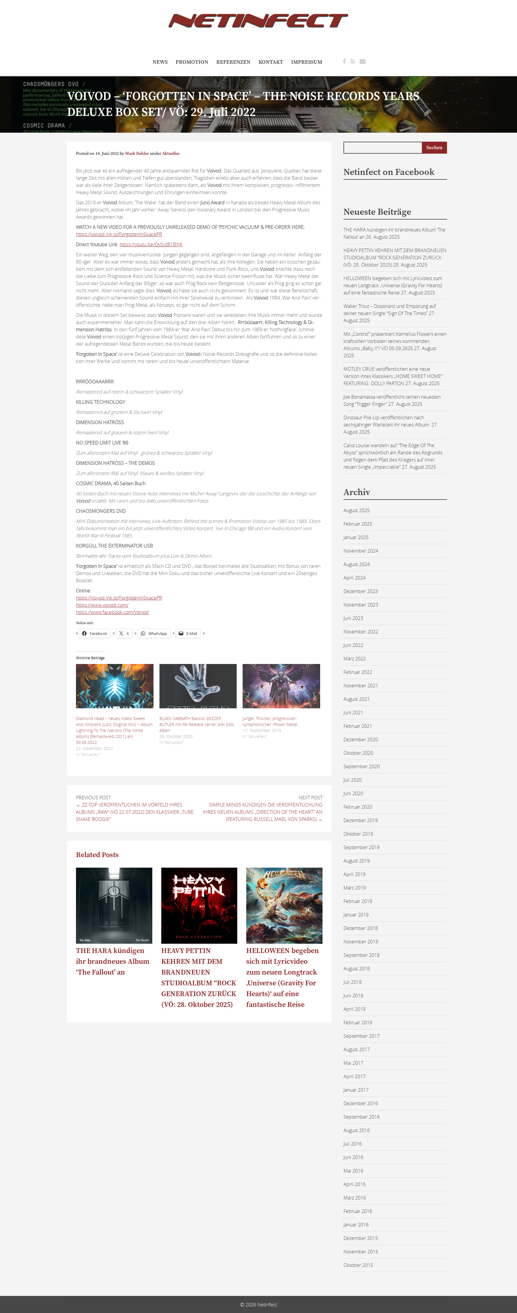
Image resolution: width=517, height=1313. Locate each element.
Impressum (306, 62)
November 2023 (360, 604)
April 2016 (354, 1184)
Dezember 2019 (360, 820)
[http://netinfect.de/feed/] (352, 61)
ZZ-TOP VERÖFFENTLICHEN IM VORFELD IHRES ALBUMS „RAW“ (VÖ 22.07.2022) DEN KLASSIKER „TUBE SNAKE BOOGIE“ (135, 811)
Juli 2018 (352, 982)
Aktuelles (171, 153)
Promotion (192, 62)
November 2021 (360, 685)
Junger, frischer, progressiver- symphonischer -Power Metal (270, 721)
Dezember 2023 (360, 591)
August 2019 (356, 860)
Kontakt (270, 62)
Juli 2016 (352, 1143)
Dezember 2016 (360, 1103)
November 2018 (360, 941)
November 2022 (360, 631)
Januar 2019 (356, 914)
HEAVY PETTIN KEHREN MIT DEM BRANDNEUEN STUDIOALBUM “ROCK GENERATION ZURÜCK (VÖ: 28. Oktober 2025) (395, 257)
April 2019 (354, 874)
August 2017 (356, 1049)
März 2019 (354, 887)
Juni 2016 (353, 1157)
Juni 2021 (353, 712)
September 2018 (361, 955)
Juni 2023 (353, 618)
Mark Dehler (137, 153)
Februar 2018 (357, 1022)
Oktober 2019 (358, 834)
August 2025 (356, 510)
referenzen (233, 62)
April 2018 (354, 1009)
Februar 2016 (357, 1211)
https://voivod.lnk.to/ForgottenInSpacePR (119, 234)
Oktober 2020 (358, 753)
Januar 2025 (356, 537)
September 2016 (361, 1117)
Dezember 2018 (360, 928)
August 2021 (356, 699)
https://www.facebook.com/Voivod (112, 612)
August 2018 (356, 968)
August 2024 (356, 564)
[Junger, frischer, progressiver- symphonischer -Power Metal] (281, 686)
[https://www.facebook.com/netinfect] (344, 61)
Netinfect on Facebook (388, 172)
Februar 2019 (357, 901)
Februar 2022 (357, 672)
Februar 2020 (357, 807)
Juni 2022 (353, 645)
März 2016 (354, 1197)
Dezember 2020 (360, 739)
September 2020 (361, 766)
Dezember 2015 (360, 1238)
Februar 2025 (357, 524)
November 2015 (360, 1251)
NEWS (160, 62)
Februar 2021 (357, 726)
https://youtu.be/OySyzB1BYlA (151, 244)
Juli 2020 (352, 780)
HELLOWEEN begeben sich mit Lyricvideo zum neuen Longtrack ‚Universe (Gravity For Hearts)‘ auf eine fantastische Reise (392, 285)
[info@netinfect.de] (363, 61)
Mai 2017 (353, 1063)
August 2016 (356, 1130)
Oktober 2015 (358, 1265)
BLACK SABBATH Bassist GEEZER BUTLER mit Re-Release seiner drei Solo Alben (196, 724)
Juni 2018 (353, 995)
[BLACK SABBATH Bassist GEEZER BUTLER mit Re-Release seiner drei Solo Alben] (198, 686)
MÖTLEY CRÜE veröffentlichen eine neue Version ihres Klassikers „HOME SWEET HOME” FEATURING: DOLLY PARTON (393, 376)
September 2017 (361, 1036)
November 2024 (360, 550)
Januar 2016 (356, 1224)
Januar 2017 (356, 1090)
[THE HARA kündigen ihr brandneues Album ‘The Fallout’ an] (114, 942)
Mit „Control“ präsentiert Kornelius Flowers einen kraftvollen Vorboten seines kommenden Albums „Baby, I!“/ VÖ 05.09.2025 (394, 341)
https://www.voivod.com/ (102, 605)
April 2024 (354, 577)
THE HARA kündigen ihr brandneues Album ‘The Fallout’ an (113, 961)
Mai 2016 (353, 1170)
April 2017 (354, 1076)
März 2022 (354, 658)
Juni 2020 (353, 793)
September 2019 (361, 847)
